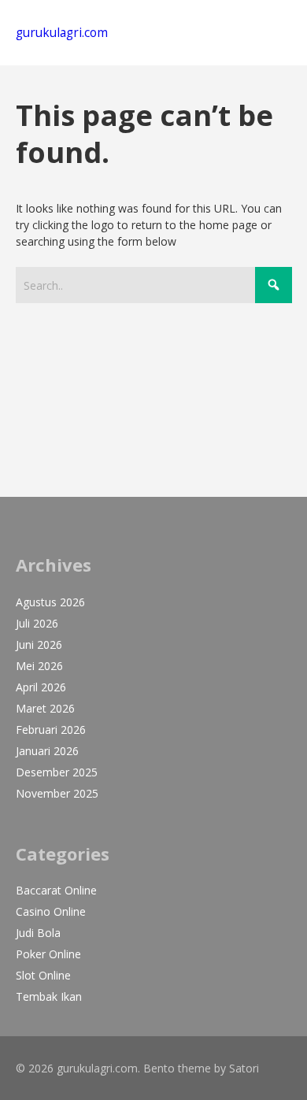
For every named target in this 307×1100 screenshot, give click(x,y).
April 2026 (41, 687)
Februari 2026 (51, 729)
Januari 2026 (47, 750)
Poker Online (48, 953)
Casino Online (51, 911)
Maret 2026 (45, 708)
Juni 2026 (39, 644)
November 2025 (57, 793)
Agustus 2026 (50, 601)
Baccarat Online (56, 890)
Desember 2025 (57, 772)
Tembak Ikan (49, 996)
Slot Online (43, 975)
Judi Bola (38, 932)
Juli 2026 (37, 623)
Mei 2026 (39, 665)
